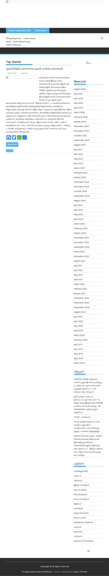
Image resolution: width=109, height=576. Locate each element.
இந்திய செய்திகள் (81, 485)
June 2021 (78, 270)
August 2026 (80, 89)
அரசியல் (77, 475)
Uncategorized (80, 471)
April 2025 (78, 163)
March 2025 (79, 168)
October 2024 (80, 191)
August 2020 (80, 312)
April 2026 (78, 107)
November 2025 (81, 130)
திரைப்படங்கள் (80, 517)
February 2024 (80, 228)
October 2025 (80, 135)
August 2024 (80, 200)
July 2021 (78, 265)
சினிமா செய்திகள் (81, 499)
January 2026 (80, 121)
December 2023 (81, 237)
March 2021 (79, 284)
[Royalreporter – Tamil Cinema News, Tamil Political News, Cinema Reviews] (54, 2)
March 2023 (79, 251)
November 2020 (81, 302)
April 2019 (78, 358)
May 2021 (78, 274)
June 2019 (78, 349)
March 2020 (79, 335)
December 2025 (81, 126)
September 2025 (82, 140)
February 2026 (80, 117)
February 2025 (80, 172)
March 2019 (79, 363)
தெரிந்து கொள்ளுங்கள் (83, 522)
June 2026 (78, 98)
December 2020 (81, 298)
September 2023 (82, 247)
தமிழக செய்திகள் (81, 513)
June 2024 (78, 209)
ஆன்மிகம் (78, 480)
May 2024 (78, 214)
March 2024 (79, 223)
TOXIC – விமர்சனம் (82, 417)
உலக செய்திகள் (80, 489)
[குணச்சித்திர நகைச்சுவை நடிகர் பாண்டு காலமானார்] (22, 77)
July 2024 (78, 205)
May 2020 (78, 325)
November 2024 (81, 186)
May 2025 (78, 158)
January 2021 (80, 293)
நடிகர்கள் (9, 151)
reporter (24, 73)
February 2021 (80, 288)
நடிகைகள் (78, 531)
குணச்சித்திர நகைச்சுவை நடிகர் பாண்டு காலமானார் (34, 68)
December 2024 (81, 182)
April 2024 (78, 219)
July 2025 (78, 149)
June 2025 (78, 154)
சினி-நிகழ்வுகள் (80, 494)
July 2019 (78, 344)
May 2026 (78, 103)
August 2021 (80, 260)
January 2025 (80, 177)
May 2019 (78, 353)
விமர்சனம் (78, 536)
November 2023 (81, 242)
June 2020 (78, 321)
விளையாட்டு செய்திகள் (84, 540)
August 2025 (80, 144)
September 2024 (82, 195)
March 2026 (79, 112)
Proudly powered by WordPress (37, 571)
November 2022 (81, 256)
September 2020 (82, 307)
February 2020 (80, 339)
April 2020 (78, 330)
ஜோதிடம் (78, 503)
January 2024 (80, 233)
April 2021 (78, 279)
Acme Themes (80, 571)
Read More (12, 144)
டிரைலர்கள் (78, 508)
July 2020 (78, 316)
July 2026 (78, 93)
